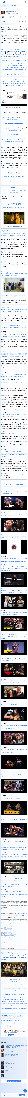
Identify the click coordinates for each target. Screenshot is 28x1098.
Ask (7, 53)
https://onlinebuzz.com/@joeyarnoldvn (7, 932)
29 (18, 85)
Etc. (8, 959)
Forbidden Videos (19, 190)
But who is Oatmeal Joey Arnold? (14, 985)
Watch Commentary (14, 325)
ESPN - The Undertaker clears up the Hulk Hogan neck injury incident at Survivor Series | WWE (14, 774)
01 (3, 81)
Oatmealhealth (22, 128)
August (12, 79)
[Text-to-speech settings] (25, 16)
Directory (13, 127)
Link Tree (12, 51)
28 (16, 85)
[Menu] (25, 21)
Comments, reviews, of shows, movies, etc (14, 327)
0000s (23, 207)
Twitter (16, 54)
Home (3, 127)
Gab (8, 235)
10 (23, 81)
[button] (1, 1023)
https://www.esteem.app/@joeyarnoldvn (7, 928)
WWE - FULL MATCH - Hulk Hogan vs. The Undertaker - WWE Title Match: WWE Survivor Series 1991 (14, 750)
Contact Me (4, 51)
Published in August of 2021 (14, 119)
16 (11, 83)
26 (12, 85)
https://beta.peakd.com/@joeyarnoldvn (9, 935)
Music (19, 140)
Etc (22, 141)
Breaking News (14, 173)
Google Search (20, 51)
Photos (24, 140)
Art (4, 138)
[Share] (22, 21)
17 (13, 83)
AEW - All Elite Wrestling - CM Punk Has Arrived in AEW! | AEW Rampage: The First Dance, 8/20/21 (14, 568)
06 (14, 81)
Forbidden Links (14, 192)
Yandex (9, 56)
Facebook (8, 54)
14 (7, 83)
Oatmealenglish (12, 128)
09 (21, 81)
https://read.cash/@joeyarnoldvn (6, 937)
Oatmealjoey (10, 130)
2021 (16, 79)
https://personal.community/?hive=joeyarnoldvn (9, 936)
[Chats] (15, 1095)
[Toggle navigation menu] (1, 2)
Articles (8, 138)
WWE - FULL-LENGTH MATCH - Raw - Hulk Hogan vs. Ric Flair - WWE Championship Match (14, 636)
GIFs (10, 140)
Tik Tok (11, 233)
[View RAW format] (2, 1026)
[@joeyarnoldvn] (3, 12)
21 (22, 83)
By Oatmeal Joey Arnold (14, 124)
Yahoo (3, 56)
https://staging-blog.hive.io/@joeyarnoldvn (8, 933)
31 (22, 85)
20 (20, 83)
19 (17, 83)
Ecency (3, 5)
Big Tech (10, 954)
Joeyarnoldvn (4, 230)
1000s (11, 209)
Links (24, 955)
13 (5, 83)
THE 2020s (8, 5)
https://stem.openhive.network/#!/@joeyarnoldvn (10, 934)
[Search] (25, 2)
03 (7, 81)
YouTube (15, 56)
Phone (3, 957)
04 (9, 81)
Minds (11, 235)
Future (10, 207)
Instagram (5, 233)
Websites (17, 141)
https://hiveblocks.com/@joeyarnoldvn (7, 929)
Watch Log (14, 482)
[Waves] (9, 1095)
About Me (14, 135)
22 (24, 83)
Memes (15, 140)
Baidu (11, 53)
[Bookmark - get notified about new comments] (20, 21)
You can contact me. (6, 952)
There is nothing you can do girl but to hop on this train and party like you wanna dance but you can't (14, 69)
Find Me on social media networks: (11, 232)
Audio (12, 138)
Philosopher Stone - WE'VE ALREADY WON (13, 841)
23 (5, 85)
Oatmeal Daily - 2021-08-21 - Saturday (13, 117)
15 (9, 83)
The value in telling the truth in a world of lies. (14, 1008)
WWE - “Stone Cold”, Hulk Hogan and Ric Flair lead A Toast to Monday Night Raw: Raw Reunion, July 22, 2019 (14, 726)
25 (9, 85)
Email (9, 955)
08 (18, 81)
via (16, 1020)
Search (24, 54)
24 (7, 85)
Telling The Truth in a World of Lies (13, 176)
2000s (16, 209)
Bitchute (3, 235)
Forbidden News (7, 190)
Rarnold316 (18, 130)
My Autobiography (14, 204)
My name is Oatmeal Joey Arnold (10, 49)
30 (20, 85)
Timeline (23, 127)
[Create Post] (25, 1091)
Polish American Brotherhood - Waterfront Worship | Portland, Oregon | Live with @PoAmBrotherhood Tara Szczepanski (14, 856)
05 (12, 81)
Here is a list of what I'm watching (14, 484)
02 (5, 81)
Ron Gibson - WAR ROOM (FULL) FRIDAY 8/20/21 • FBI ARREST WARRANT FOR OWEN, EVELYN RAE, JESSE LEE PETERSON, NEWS (14, 334)
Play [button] (21, 17)
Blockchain (18, 954)
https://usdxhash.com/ (8, 253)
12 (3, 83)
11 (24, 81)
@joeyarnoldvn (20, 913)
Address (3, 954)
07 (16, 81)
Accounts (4, 128)
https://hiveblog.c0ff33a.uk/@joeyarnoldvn (9, 930)
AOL (2, 53)
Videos (12, 141)
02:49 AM (3, 261)
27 (14, 85)
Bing (17, 53)
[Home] (4, 1095)
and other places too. (20, 235)
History (5, 207)
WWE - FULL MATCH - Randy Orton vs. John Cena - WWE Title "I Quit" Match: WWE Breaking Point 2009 (14, 491)
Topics (18, 127)
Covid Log (14, 187)
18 (15, 83)
